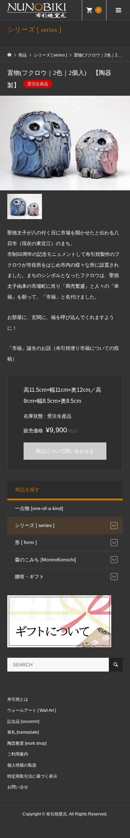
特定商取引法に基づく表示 (32, 776)
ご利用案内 (17, 754)
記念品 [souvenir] (23, 721)
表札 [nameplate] (23, 732)
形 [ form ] (26, 542)
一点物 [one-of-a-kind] (39, 508)
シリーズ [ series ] (34, 525)
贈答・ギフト (29, 576)
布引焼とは (17, 699)
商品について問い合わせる (65, 451)
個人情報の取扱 (21, 765)
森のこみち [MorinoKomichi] (45, 559)
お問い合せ (17, 787)
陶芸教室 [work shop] (26, 743)
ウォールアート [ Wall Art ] (31, 710)
